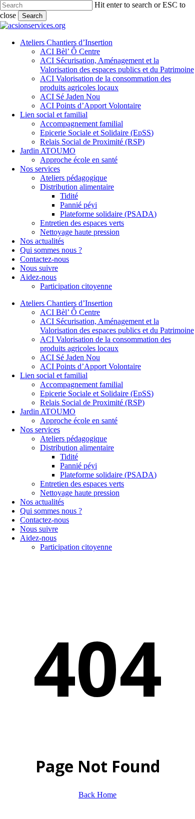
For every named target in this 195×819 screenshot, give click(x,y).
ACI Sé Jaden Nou (70, 357)
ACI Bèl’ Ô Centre (70, 312)
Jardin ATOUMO (48, 411)
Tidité (69, 456)
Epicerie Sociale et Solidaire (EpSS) (97, 393)
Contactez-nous (44, 520)
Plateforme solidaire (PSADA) (108, 474)
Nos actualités (42, 502)
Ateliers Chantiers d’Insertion (66, 303)
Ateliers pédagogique (73, 438)
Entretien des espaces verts (82, 483)
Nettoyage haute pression (80, 492)
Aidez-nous (38, 538)
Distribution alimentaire (77, 447)
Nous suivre (39, 529)
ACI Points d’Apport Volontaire (90, 366)
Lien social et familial (54, 375)
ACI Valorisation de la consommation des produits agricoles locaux (105, 344)
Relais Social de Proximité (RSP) (92, 402)
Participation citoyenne (76, 547)
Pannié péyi (78, 465)
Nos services (40, 429)
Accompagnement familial (81, 384)
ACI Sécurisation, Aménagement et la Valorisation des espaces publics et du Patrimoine (117, 326)
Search (32, 16)
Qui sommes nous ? (51, 511)
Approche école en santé (79, 420)
